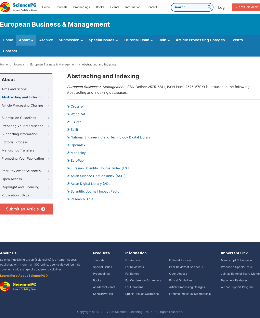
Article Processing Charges (200, 40)
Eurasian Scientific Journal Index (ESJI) (101, 168)
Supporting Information (20, 134)
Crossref (77, 106)
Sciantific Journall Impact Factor (96, 191)
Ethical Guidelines (180, 280)
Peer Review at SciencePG (22, 171)
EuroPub (77, 160)
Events (114, 7)
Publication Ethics (15, 195)
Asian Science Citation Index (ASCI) (98, 176)
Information (132, 7)
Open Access (12, 179)
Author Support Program (237, 287)
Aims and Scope (14, 89)
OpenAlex (78, 145)
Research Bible (82, 199)
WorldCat (78, 114)
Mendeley (78, 153)
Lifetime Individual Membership (190, 293)
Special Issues (102, 40)
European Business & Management (53, 64)
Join (163, 40)
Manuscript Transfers (18, 150)
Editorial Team (137, 40)
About (25, 40)
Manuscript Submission (236, 260)
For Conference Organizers (143, 280)
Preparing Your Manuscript (22, 126)
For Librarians (134, 287)
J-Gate (76, 122)
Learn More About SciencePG (23, 276)
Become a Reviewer (234, 280)
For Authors (132, 260)
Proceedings (81, 7)
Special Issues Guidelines (142, 293)
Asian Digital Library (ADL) (91, 184)
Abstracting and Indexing (22, 97)
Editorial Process (15, 142)
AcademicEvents (104, 287)
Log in (223, 7)
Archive (46, 40)
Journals (61, 7)
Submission (69, 40)
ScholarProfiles (103, 293)
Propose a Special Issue (237, 267)
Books (100, 7)
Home (46, 7)
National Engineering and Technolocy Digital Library (111, 137)
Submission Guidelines (19, 118)
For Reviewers (134, 267)
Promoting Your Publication (23, 158)
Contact (151, 7)
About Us (8, 253)
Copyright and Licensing (20, 187)
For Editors (132, 273)
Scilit (74, 130)
